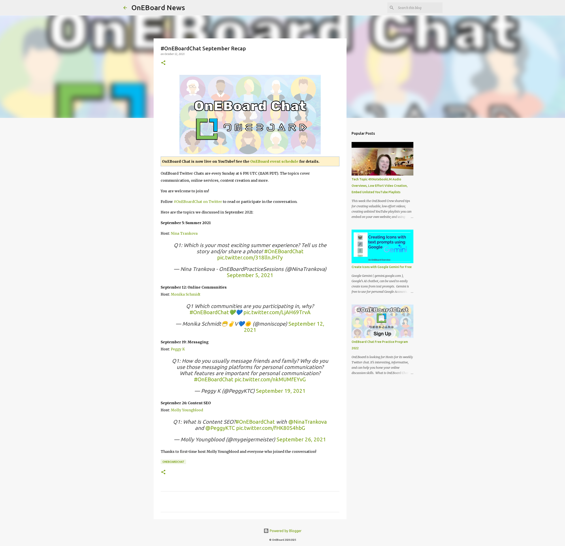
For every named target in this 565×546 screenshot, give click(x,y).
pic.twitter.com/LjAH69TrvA (277, 312)
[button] (163, 63)
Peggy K (178, 349)
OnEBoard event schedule (274, 161)
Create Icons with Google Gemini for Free (382, 267)
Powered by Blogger (285, 531)
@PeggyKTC (220, 428)
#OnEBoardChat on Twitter (198, 201)
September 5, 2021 (250, 275)
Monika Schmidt (185, 294)
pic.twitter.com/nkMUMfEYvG (270, 379)
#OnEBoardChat (283, 251)
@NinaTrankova (307, 422)
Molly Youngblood (187, 410)
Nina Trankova (184, 233)
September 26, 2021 (301, 439)
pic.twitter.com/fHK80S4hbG (270, 428)
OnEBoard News (158, 7)
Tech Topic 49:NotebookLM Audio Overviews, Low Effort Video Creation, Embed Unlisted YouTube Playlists (380, 186)
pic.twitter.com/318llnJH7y (250, 258)
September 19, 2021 (280, 391)
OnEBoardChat (173, 461)
